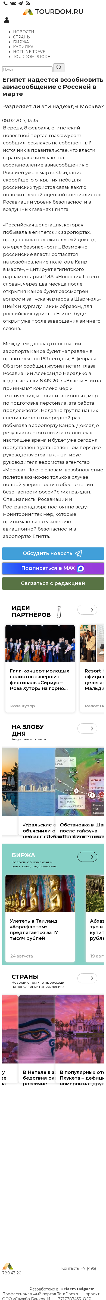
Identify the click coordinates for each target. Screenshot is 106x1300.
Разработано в (62, 1289)
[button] (82, 610)
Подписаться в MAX (48, 568)
